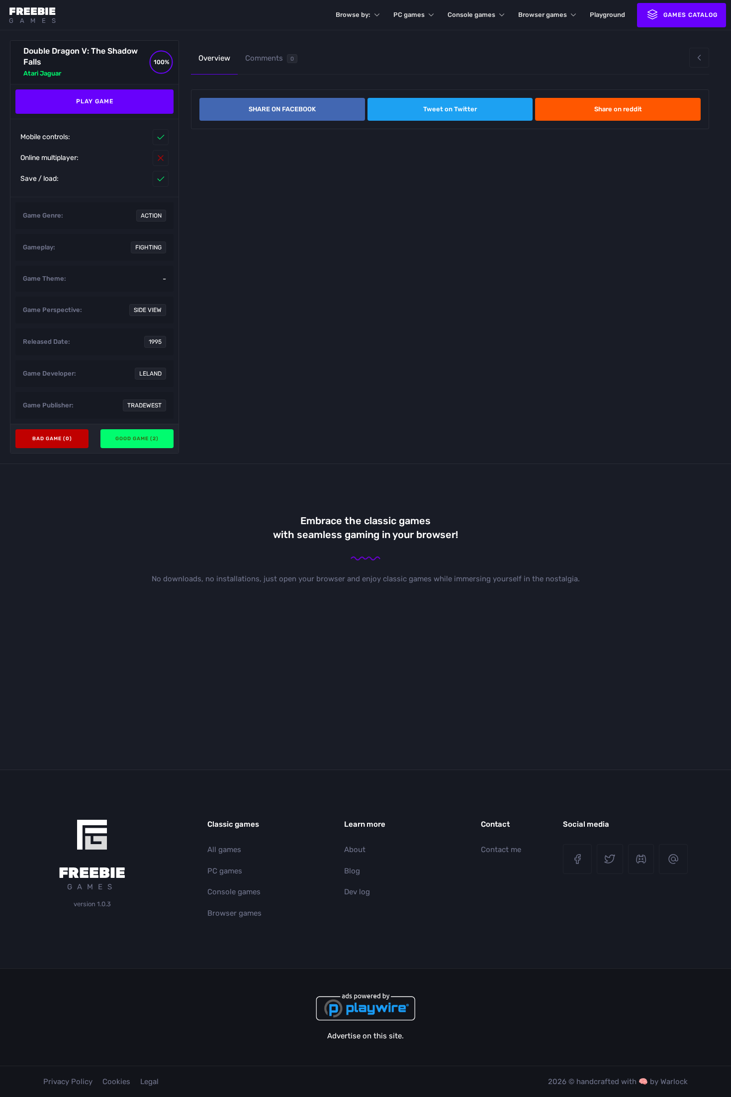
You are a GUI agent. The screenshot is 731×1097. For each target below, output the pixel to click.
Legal (149, 1081)
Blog (352, 870)
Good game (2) (137, 439)
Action (151, 215)
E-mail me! (673, 859)
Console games (471, 14)
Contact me (501, 849)
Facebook (577, 859)
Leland (150, 373)
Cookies (116, 1081)
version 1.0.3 (92, 904)
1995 (155, 341)
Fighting (148, 247)
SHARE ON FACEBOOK (282, 109)
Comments (269, 58)
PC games (409, 14)
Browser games (542, 14)
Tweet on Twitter (450, 109)
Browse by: (353, 14)
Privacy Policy (67, 1081)
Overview (214, 58)
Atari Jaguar (42, 73)
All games (224, 849)
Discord (641, 859)
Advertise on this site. (365, 1035)
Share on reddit (618, 109)
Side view (148, 310)
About (355, 849)
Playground (607, 14)
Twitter (610, 859)
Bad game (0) (52, 439)
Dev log (357, 891)
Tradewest (144, 405)
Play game (94, 101)
